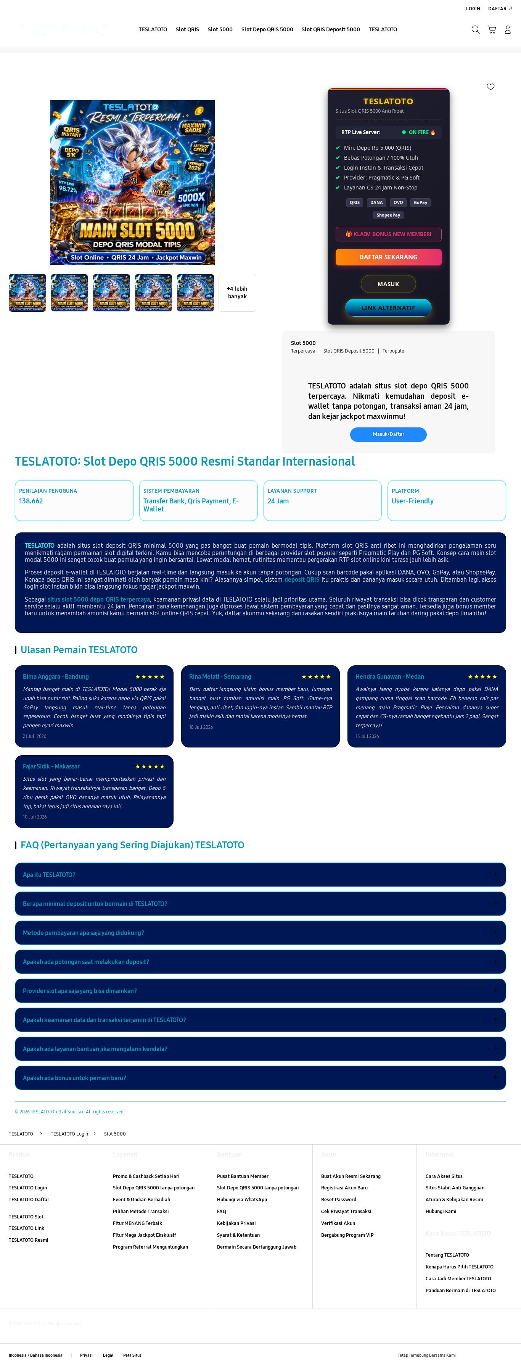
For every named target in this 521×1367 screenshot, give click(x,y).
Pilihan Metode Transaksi (141, 1211)
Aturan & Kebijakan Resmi (454, 1200)
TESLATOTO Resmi (28, 1240)
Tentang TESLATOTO (447, 1255)
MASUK (388, 284)
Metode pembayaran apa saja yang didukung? (260, 933)
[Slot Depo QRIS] (64, 29)
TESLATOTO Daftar (29, 1200)
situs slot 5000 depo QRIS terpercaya (99, 599)
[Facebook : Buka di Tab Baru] (466, 1355)
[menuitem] (153, 30)
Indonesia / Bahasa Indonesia (36, 1355)
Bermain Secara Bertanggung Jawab (256, 1247)
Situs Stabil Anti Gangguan (455, 1188)
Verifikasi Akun (338, 1223)
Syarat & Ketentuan (238, 1235)
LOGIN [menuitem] (473, 9)
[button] (491, 29)
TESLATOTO (40, 545)
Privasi (86, 1355)
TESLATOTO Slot (26, 1217)
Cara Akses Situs (444, 1176)
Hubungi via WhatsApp (242, 1200)
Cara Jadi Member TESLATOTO (458, 1279)
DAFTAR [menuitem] (497, 9)
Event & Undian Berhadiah (141, 1200)
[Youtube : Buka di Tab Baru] (507, 1355)
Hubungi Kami (441, 1211)
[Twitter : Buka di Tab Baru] (480, 1355)
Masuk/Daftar (388, 434)
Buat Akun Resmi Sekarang (351, 1176)
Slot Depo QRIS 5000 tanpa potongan (154, 1188)
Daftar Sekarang (388, 257)
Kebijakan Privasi (236, 1223)
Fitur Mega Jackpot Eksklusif (144, 1235)
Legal (108, 1355)
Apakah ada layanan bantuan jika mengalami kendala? (260, 1049)
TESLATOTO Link (26, 1228)
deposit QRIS (302, 579)
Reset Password (338, 1200)
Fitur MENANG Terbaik (137, 1223)
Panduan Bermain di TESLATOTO (461, 1291)
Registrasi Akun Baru (344, 1188)
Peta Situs (132, 1355)
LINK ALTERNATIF (388, 307)
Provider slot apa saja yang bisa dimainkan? (260, 991)
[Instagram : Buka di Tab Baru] (493, 1355)
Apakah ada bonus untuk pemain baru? (260, 1078)
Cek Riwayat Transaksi (346, 1211)
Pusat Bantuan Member (243, 1176)
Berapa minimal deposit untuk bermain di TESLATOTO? (260, 904)
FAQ (221, 1211)
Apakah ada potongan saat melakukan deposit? (260, 962)
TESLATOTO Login (28, 1188)
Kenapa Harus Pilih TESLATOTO (460, 1267)
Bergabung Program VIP (347, 1235)
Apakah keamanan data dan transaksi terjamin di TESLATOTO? (260, 1020)
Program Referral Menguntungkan (150, 1247)
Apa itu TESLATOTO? (260, 875)
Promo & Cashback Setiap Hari (146, 1176)
